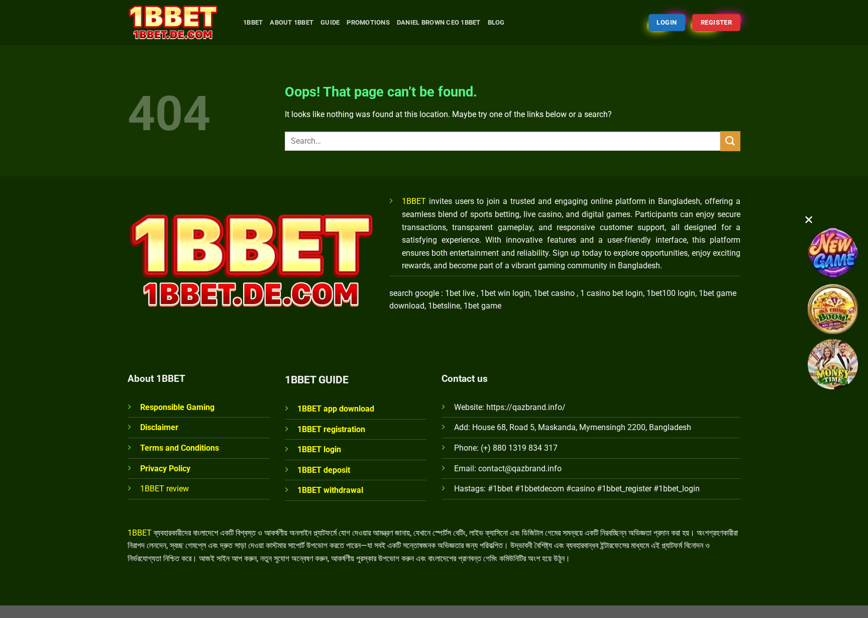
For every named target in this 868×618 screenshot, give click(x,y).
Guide (330, 22)
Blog (496, 22)
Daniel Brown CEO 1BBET (439, 22)
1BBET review (164, 488)
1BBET (414, 201)
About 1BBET (291, 22)
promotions (368, 22)
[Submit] (730, 141)
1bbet (253, 22)
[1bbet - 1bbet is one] (178, 22)
